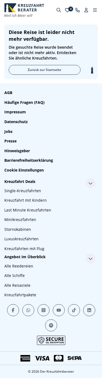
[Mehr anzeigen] (90, 183)
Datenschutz (16, 121)
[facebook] (13, 310)
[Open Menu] (95, 10)
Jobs (8, 131)
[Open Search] (58, 10)
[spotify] (51, 325)
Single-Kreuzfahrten (22, 190)
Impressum (15, 111)
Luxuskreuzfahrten (21, 238)
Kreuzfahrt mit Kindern (25, 200)
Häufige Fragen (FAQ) (24, 102)
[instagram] (44, 310)
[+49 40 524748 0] (77, 10)
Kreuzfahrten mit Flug (24, 248)
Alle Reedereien (18, 266)
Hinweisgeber (17, 150)
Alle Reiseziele (17, 285)
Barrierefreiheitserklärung (28, 160)
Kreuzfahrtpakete (20, 294)
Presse (10, 141)
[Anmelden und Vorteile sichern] (86, 10)
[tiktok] (74, 310)
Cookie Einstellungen (24, 170)
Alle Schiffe (14, 275)
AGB (8, 92)
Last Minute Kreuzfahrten (27, 210)
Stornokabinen (17, 229)
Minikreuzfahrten (20, 219)
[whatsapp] (28, 310)
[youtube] (59, 310)
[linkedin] (89, 310)
